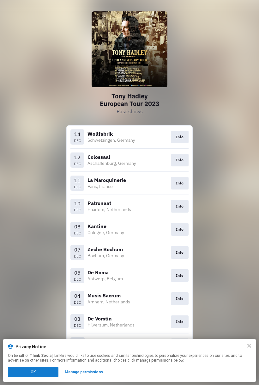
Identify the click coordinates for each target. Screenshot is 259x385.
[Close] (249, 346)
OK (33, 372)
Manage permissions (84, 372)
